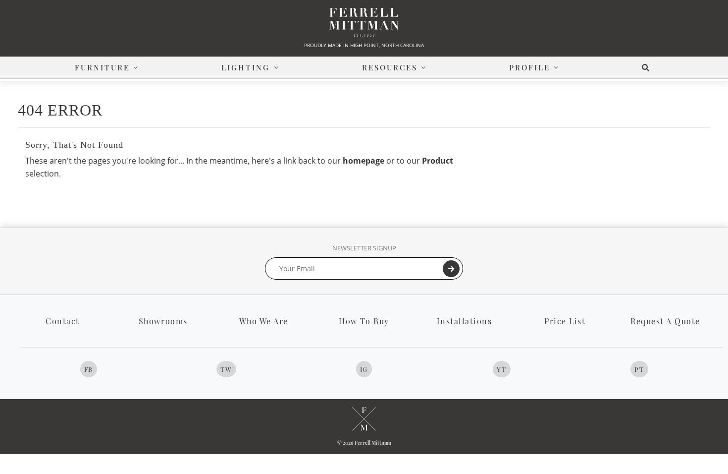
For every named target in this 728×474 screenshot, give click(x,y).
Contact (63, 321)
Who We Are (263, 321)
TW (226, 369)
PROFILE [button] (529, 67)
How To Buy (364, 321)
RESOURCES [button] (389, 67)
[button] (647, 68)
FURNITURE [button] (102, 67)
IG (364, 369)
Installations (464, 321)
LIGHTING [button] (245, 67)
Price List (564, 321)
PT (639, 369)
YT (501, 369)
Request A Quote (665, 321)
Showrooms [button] (163, 321)
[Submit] (451, 268)
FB (88, 369)
